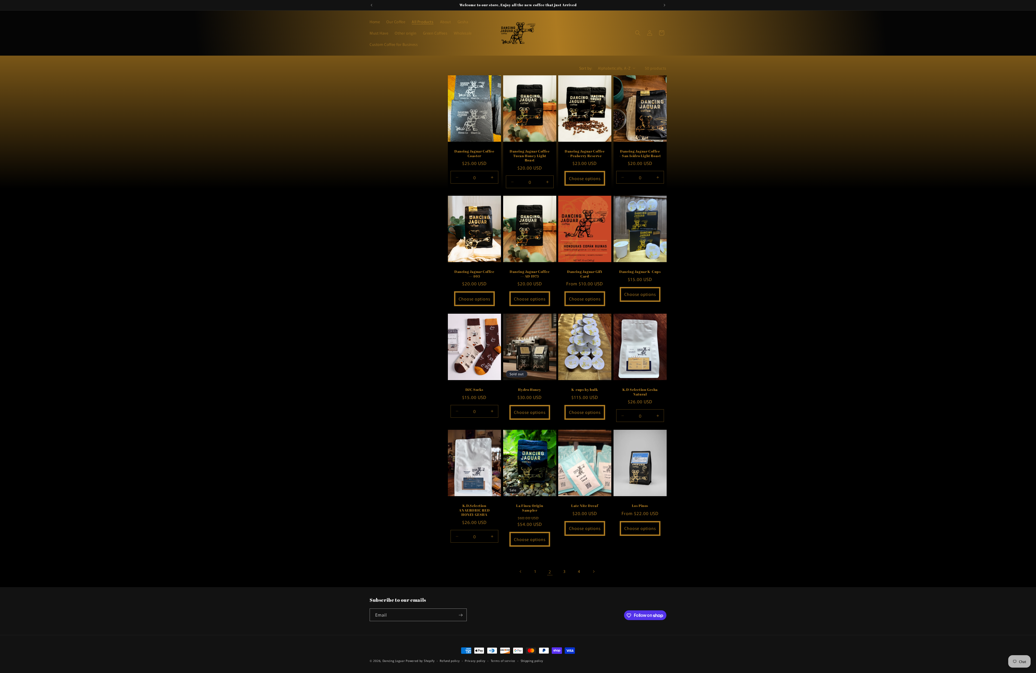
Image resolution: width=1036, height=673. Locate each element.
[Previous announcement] (371, 5)
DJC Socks (474, 389)
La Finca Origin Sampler (529, 507)
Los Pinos (640, 505)
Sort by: (585, 68)
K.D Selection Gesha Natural (639, 392)
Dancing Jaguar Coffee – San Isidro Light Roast (640, 153)
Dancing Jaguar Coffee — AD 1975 (529, 273)
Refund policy (449, 660)
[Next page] (593, 571)
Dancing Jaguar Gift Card (584, 273)
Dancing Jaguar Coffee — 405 (474, 273)
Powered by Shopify (420, 660)
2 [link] (549, 571)
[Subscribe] (460, 615)
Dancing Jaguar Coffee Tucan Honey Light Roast (529, 156)
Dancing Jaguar (394, 660)
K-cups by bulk (584, 389)
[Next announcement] (664, 5)
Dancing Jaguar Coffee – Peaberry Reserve (585, 153)
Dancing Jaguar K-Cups (640, 271)
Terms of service (503, 660)
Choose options (585, 178)
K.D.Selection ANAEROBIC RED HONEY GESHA (474, 510)
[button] (638, 33)
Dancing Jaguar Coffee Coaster (474, 153)
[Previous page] (521, 571)
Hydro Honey (529, 389)
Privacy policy (475, 660)
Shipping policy (532, 660)
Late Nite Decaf (584, 505)
